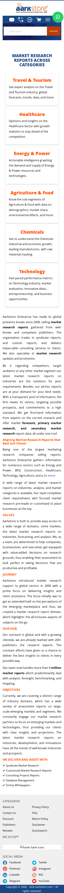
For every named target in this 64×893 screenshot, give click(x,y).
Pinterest (14, 868)
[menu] (29, 19)
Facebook (14, 862)
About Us (8, 807)
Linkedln (14, 874)
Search (54, 31)
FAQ (34, 813)
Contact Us (9, 813)
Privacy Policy (40, 807)
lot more (49, 475)
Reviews (8, 830)
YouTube (43, 881)
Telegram (14, 881)
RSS (40, 874)
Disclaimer (38, 824)
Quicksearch (39, 830)
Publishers (9, 824)
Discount (8, 818)
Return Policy (40, 818)
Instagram (44, 868)
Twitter (42, 862)
